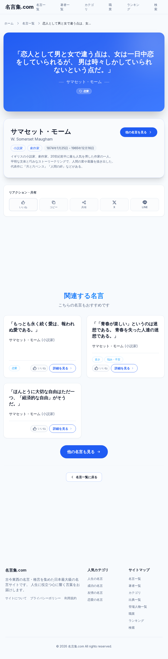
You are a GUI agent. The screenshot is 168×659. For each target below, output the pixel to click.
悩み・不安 (113, 359)
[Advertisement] (84, 254)
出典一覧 (135, 599)
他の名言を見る (136, 132)
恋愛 (86, 91)
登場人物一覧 (138, 606)
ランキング (133, 7)
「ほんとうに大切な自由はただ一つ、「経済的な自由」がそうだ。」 (42, 397)
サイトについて (16, 598)
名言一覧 (41, 7)
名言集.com (19, 7)
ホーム (9, 23)
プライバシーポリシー (45, 598)
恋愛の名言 (95, 599)
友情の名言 (95, 592)
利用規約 (70, 598)
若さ (97, 359)
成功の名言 (95, 585)
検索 (155, 7)
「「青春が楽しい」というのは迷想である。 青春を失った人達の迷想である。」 (125, 330)
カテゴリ (89, 7)
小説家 (18, 148)
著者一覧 (65, 7)
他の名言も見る (81, 451)
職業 (110, 7)
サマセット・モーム (84, 81)
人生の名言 (95, 578)
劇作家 (34, 148)
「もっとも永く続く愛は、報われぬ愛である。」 (42, 326)
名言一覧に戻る (86, 477)
